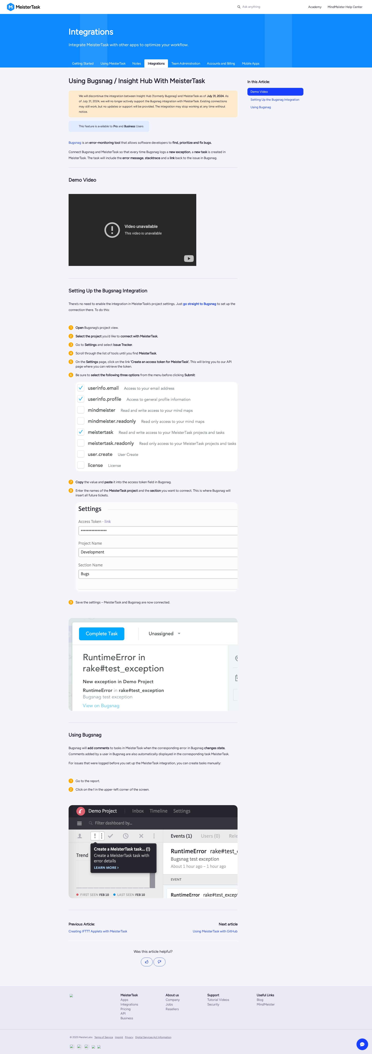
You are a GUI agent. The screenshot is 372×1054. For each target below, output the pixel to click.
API (123, 1013)
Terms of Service (103, 1037)
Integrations (156, 63)
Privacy (129, 1037)
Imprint (119, 1037)
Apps (124, 1000)
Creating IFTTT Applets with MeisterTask (98, 931)
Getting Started (83, 63)
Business (127, 1018)
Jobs (169, 1004)
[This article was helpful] (147, 962)
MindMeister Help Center (345, 7)
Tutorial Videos (218, 1000)
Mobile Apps (250, 63)
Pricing (126, 1009)
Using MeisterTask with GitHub (215, 931)
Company (173, 1000)
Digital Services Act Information (153, 1037)
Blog (260, 1000)
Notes (136, 63)
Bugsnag (75, 143)
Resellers (172, 1009)
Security (213, 1004)
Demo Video (259, 91)
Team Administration (185, 63)
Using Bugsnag (261, 107)
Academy (314, 7)
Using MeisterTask (113, 63)
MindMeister (266, 1004)
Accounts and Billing (221, 63)
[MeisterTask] (81, 995)
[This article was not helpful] (159, 962)
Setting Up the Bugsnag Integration (275, 99)
